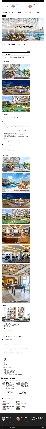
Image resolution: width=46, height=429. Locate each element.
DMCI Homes (8, 42)
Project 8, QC (8, 16)
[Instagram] (37, 1)
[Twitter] (39, 1)
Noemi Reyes (5, 51)
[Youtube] (41, 1)
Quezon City (12, 42)
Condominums (4, 42)
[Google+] (36, 1)
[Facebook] (34, 1)
